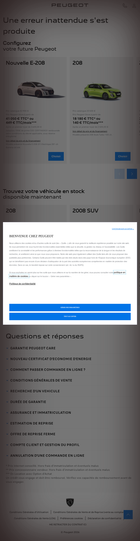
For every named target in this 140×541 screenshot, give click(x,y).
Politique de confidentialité (22, 283)
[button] (123, 229)
